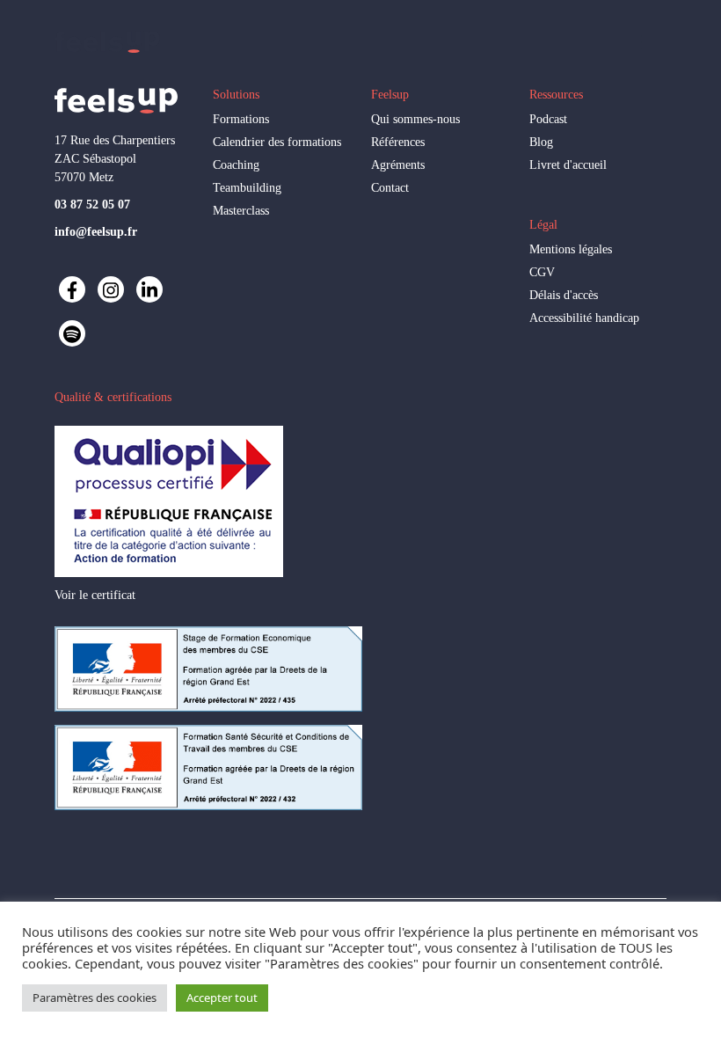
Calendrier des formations (277, 142)
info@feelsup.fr (96, 231)
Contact (390, 187)
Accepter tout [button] (222, 997)
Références (398, 142)
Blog (541, 142)
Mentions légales (570, 249)
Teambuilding (247, 187)
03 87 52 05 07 (92, 204)
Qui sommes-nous (415, 119)
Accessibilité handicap (584, 318)
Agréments (398, 165)
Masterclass (241, 210)
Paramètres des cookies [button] (95, 997)
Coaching (236, 165)
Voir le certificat (95, 595)
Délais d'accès (563, 295)
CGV (542, 272)
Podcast (548, 119)
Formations (241, 119)
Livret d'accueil (568, 165)
